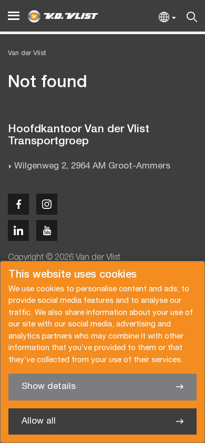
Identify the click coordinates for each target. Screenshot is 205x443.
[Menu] (13, 16)
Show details (49, 387)
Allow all (39, 421)
